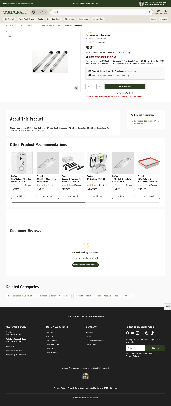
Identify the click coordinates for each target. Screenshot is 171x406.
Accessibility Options (94, 388)
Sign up (155, 348)
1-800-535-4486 (13, 342)
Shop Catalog (51, 348)
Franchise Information (95, 340)
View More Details (145, 63)
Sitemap (113, 388)
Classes (163, 19)
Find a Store (91, 344)
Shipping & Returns (14, 351)
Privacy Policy (132, 356)
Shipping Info (130, 71)
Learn (153, 19)
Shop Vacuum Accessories (51, 25)
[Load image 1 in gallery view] (10, 35)
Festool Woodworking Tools (108, 296)
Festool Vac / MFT (83, 296)
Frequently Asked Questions (17, 355)
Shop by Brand (52, 352)
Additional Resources (142, 115)
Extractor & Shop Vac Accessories (55, 296)
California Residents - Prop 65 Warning (146, 122)
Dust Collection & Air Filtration (26, 25)
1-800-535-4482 (13, 334)
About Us (90, 332)
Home (8, 25)
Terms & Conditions (76, 388)
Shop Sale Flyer (52, 344)
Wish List (50, 336)
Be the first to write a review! (85, 265)
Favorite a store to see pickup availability (110, 75)
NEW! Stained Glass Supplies (85, 3)
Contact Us (10, 347)
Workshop (129, 296)
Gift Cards (50, 332)
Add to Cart (22, 196)
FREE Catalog (51, 340)
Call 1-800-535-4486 (154, 4)
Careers (89, 336)
